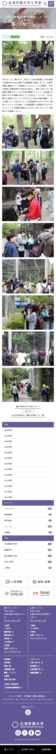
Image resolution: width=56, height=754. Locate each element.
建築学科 (27, 550)
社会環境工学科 (27, 544)
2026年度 (8, 430)
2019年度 (8, 469)
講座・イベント (10, 672)
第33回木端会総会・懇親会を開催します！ (27, 415)
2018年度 (8, 475)
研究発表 (27, 520)
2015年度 (8, 491)
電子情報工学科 (27, 556)
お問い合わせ (35, 662)
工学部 (27, 568)
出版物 (27, 532)
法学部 (6, 638)
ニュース (27, 526)
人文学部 (7, 642)
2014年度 (8, 497)
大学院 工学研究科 (11, 684)
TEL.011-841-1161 (12, 620)
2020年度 (8, 463)
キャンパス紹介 (15, 696)
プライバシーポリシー (29, 699)
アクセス (33, 659)
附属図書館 (34, 672)
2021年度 (8, 458)
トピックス (27, 508)
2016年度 (8, 486)
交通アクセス (9, 648)
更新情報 (27, 514)
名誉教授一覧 (9, 669)
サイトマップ (47, 699)
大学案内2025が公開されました (29, 406)
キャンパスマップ (11, 652)
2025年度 (8, 435)
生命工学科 (27, 561)
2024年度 (8, 441)
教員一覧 (7, 666)
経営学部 (7, 635)
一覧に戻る (28, 411)
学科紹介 (7, 662)
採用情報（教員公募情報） (35, 696)
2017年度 (8, 480)
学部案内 (7, 659)
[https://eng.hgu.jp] (21, 3)
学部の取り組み (10, 679)
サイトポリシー (9, 699)
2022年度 (8, 452)
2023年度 (8, 447)
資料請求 (33, 666)
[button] (45, 3)
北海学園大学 (35, 669)
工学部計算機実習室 (12, 687)
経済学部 (7, 632)
